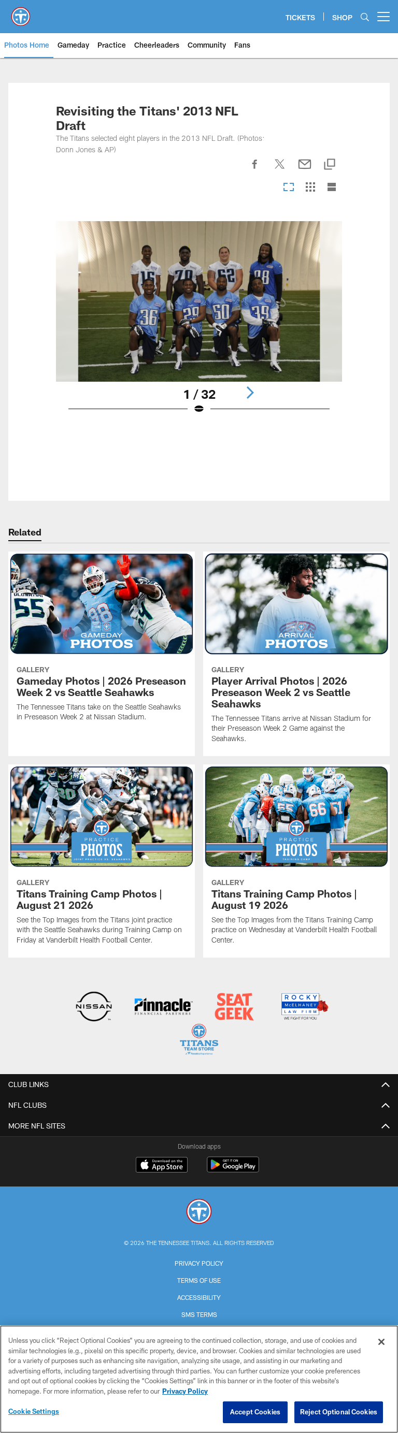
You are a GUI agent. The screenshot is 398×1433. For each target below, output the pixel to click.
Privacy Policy (199, 1263)
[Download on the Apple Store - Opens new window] (161, 1166)
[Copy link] (329, 165)
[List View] (331, 187)
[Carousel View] (288, 187)
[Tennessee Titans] (199, 1213)
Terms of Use (199, 1280)
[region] (199, 1379)
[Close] (381, 1341)
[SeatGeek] (234, 1007)
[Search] (365, 17)
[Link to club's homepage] (20, 12)
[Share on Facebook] (255, 169)
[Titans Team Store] (199, 1041)
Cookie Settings (33, 1411)
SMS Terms (199, 1314)
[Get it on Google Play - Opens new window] (233, 1169)
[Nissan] (94, 1007)
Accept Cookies (255, 1412)
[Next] (250, 392)
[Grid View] (310, 187)
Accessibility (199, 1297)
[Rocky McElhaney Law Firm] (304, 1007)
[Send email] (304, 169)
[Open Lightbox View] (199, 324)
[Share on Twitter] (280, 169)
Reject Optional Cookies (338, 1412)
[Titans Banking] (164, 1007)
